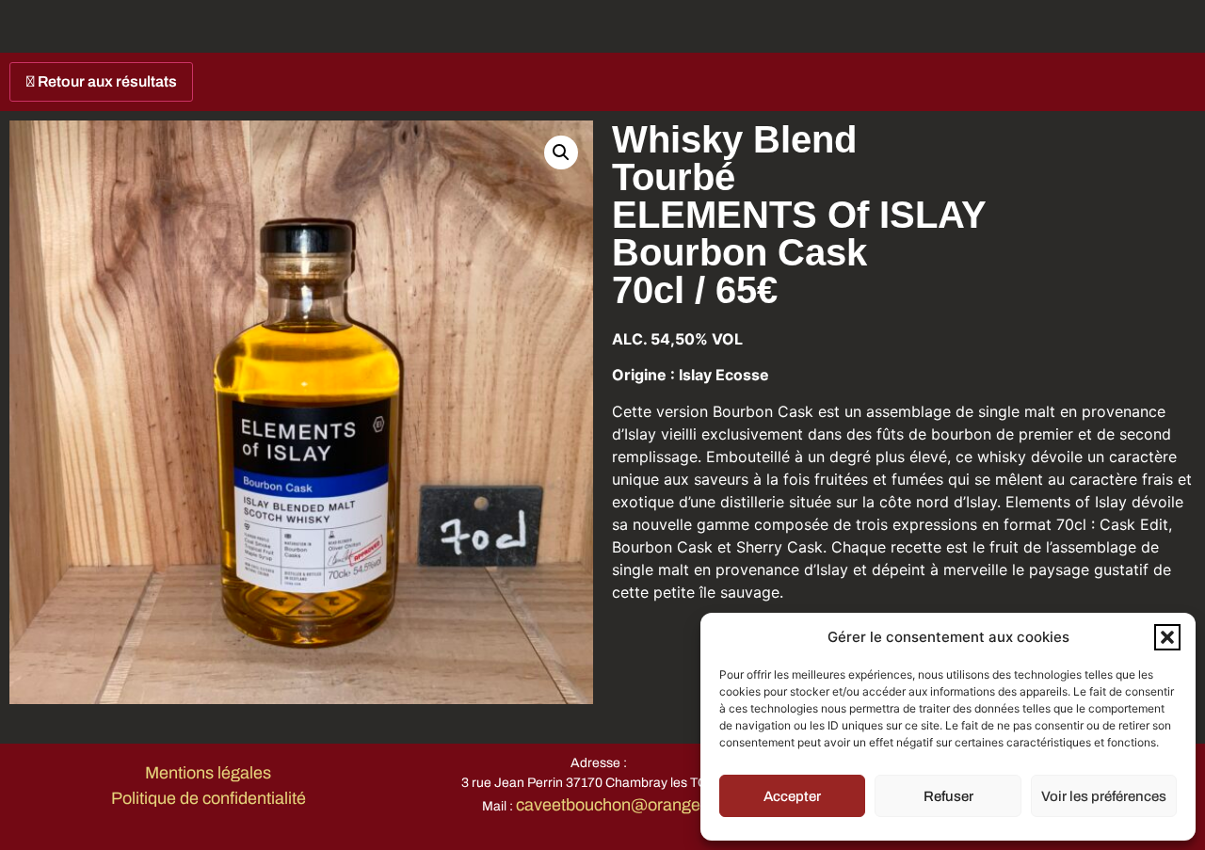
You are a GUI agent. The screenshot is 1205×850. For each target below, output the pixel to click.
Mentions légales (208, 772)
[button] (1167, 637)
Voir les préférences (1103, 796)
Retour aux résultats (106, 81)
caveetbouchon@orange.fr (615, 804)
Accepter (792, 796)
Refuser (948, 796)
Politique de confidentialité (208, 798)
